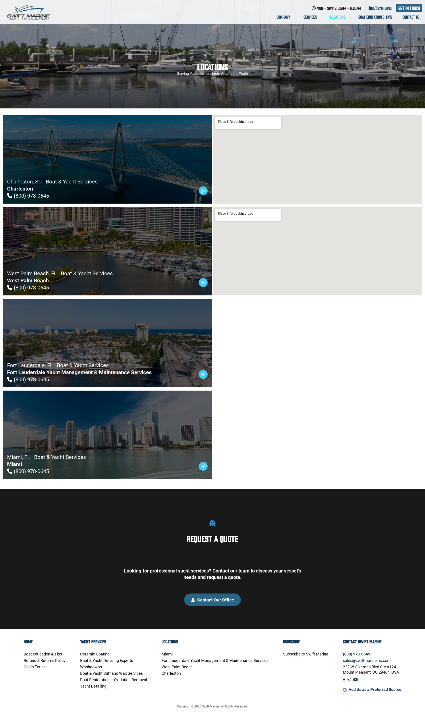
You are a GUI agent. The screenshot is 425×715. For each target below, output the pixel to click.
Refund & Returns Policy (45, 660)
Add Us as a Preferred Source (375, 689)
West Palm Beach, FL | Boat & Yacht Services (60, 277)
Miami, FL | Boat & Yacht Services (46, 460)
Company (283, 16)
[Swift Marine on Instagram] (349, 679)
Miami (167, 654)
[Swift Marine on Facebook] (344, 679)
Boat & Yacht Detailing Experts (106, 660)
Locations (338, 16)
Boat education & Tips (375, 16)
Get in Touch (35, 666)
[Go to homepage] (32, 12)
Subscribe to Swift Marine (305, 654)
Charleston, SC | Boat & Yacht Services (52, 185)
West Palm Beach (177, 666)
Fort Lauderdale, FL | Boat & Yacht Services (79, 369)
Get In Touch (409, 8)
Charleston (171, 673)
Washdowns (91, 666)
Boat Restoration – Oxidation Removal (113, 679)
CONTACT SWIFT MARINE (362, 641)
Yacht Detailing (93, 686)
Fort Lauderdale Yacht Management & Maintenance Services (215, 660)
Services (310, 16)
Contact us (410, 16)
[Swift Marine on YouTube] (355, 679)
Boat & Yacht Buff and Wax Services (111, 673)
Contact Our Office (215, 600)
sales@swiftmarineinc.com (367, 660)
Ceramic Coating (95, 654)
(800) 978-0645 (380, 8)
